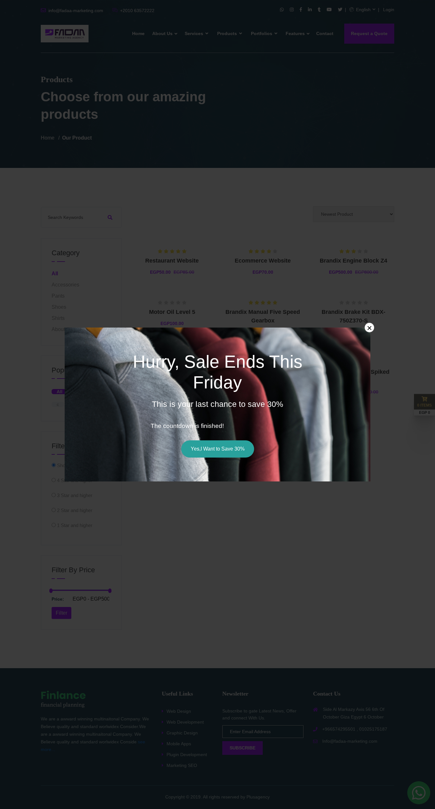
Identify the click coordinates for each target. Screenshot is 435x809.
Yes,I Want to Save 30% (218, 448)
